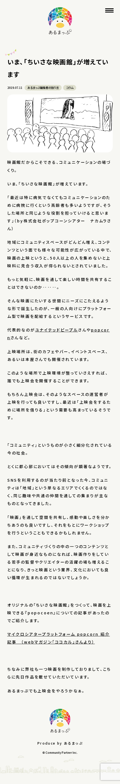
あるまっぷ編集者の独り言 (43, 88)
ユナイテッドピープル (56, 330)
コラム (69, 88)
